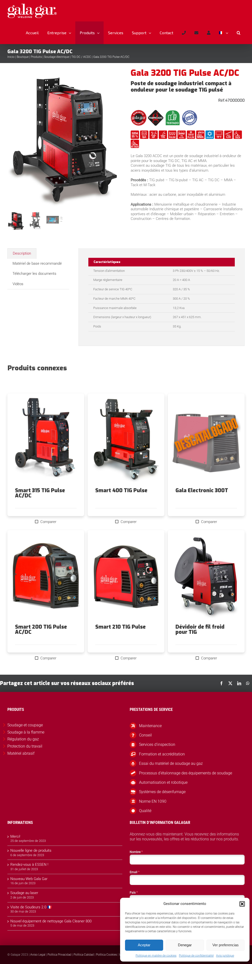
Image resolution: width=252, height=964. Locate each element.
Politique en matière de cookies (156, 955)
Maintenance (150, 725)
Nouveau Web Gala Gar (28, 879)
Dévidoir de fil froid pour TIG (199, 629)
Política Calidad (84, 954)
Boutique (23, 57)
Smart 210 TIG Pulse (120, 626)
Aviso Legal (37, 954)
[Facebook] (221, 683)
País (134, 892)
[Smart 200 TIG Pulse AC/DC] (45, 577)
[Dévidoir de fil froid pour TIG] (206, 577)
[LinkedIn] (239, 683)
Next (117, 139)
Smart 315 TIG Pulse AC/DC (40, 493)
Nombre (136, 852)
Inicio (11, 57)
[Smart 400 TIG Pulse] (126, 440)
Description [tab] (22, 253)
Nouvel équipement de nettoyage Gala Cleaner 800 (51, 921)
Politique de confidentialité (196, 955)
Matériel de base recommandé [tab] (37, 263)
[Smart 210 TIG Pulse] (126, 577)
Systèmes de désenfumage (162, 791)
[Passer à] (223, 32)
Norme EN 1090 (152, 801)
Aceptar (144, 945)
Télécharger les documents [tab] (34, 273)
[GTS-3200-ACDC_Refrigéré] (65, 139)
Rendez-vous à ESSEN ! (29, 864)
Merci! (15, 836)
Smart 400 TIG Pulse (121, 490)
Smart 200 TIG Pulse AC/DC (41, 629)
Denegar (185, 945)
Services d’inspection (157, 744)
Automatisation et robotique (163, 782)
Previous (11, 139)
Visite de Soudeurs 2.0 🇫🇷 (31, 907)
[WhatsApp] (248, 683)
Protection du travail (24, 746)
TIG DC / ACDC (81, 57)
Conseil (145, 735)
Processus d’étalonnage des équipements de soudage (185, 773)
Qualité (145, 810)
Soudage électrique (56, 57)
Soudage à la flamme (25, 732)
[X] (230, 683)
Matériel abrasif (20, 753)
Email (135, 872)
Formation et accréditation (162, 754)
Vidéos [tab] (18, 284)
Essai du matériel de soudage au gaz (171, 763)
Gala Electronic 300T (201, 490)
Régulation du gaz (23, 739)
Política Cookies (106, 954)
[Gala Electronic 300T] (206, 440)
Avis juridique (225, 955)
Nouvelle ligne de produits (30, 850)
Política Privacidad (59, 954)
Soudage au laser (24, 893)
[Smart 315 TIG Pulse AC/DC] (45, 440)
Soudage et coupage (25, 725)
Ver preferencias (225, 945)
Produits (36, 57)
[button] (242, 903)
